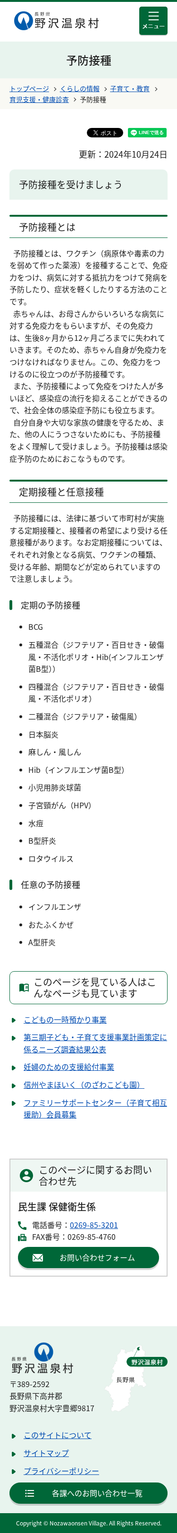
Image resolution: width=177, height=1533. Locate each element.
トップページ (29, 88)
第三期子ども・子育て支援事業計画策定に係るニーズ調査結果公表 (95, 1043)
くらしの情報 (80, 88)
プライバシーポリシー (61, 1470)
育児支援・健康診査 (39, 99)
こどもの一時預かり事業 (65, 1019)
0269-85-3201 (94, 1224)
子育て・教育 (130, 88)
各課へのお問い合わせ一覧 (97, 1493)
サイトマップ (46, 1452)
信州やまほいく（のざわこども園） (84, 1084)
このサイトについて (58, 1434)
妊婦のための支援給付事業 (69, 1066)
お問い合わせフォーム (97, 1257)
